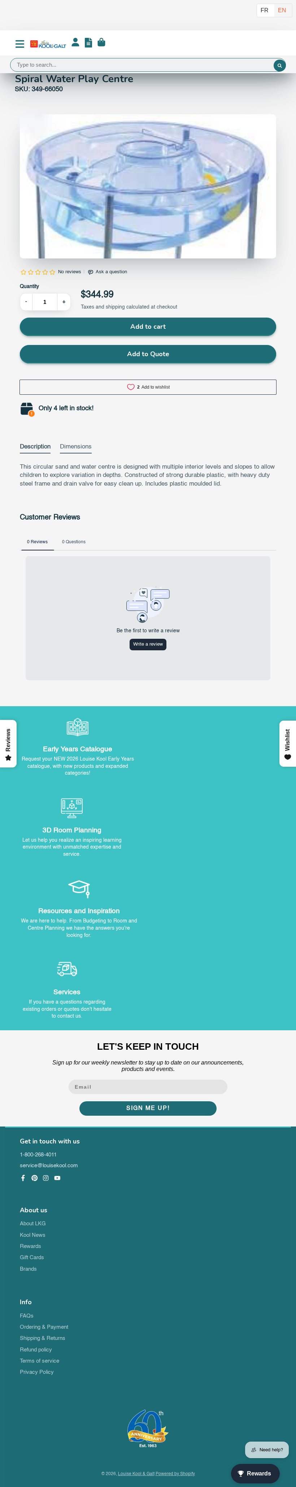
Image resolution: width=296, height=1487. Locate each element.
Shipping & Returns (42, 1338)
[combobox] (148, 65)
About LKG (33, 1224)
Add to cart (148, 326)
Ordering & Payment (44, 1327)
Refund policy (36, 1350)
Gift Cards (32, 1258)
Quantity (29, 286)
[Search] (280, 65)
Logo (48, 44)
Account (75, 44)
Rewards (30, 1246)
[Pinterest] (34, 1178)
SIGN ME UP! (148, 1108)
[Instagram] (46, 1178)
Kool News (32, 1235)
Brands (28, 1269)
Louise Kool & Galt (136, 1474)
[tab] (35, 448)
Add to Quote (148, 354)
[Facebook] (23, 1178)
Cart (101, 44)
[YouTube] (57, 1178)
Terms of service (39, 1361)
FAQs (27, 1316)
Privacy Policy (37, 1372)
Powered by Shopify (175, 1474)
